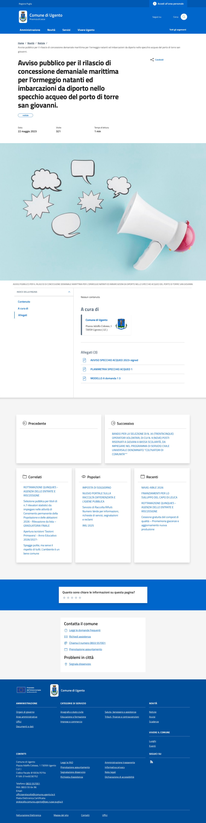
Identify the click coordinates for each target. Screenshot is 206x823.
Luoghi (152, 741)
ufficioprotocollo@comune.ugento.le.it (35, 794)
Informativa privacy (115, 767)
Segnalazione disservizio (72, 772)
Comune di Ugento (97, 320)
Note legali (110, 772)
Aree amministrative (26, 717)
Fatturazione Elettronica (28, 815)
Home (21, 43)
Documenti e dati (25, 726)
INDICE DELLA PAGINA (27, 292)
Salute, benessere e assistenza (120, 712)
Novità (30, 43)
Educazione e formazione (73, 717)
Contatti (85, 815)
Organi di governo (25, 712)
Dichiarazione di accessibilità (119, 777)
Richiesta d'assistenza (71, 777)
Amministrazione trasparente (120, 762)
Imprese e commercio (71, 721)
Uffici (18, 721)
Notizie (41, 43)
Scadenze (154, 721)
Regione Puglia (25, 3)
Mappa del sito (61, 815)
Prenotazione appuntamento (75, 767)
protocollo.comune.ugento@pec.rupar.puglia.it (39, 802)
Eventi (152, 746)
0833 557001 (33, 783)
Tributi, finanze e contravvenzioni (122, 717)
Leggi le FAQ (66, 762)
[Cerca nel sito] (184, 17)
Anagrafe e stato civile (71, 712)
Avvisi (152, 717)
